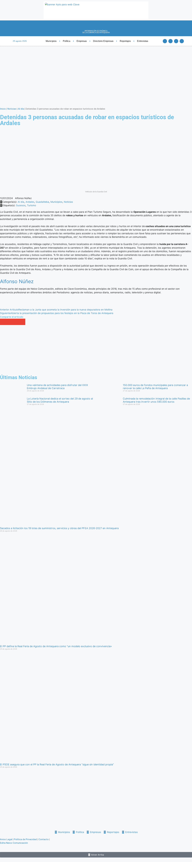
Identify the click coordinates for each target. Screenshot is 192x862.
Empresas (82, 41)
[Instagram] (182, 41)
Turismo (31, 205)
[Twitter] (170, 41)
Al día (21, 108)
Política (66, 41)
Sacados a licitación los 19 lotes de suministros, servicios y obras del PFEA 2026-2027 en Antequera (59, 528)
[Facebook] (165, 41)
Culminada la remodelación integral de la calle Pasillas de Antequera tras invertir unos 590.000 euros (156, 400)
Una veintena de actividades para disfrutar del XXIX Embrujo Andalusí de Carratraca (57, 387)
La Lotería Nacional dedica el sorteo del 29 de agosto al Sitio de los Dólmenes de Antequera (60, 400)
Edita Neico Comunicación (14, 842)
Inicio (3, 108)
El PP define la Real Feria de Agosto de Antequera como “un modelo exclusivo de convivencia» (56, 646)
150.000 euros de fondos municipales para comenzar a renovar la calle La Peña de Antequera (155, 387)
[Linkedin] (176, 41)
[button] (3, 322)
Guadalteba (42, 201)
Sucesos (21, 205)
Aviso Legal (6, 839)
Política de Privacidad (25, 839)
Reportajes (125, 41)
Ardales (30, 201)
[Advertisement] (84, 350)
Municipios (51, 41)
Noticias (11, 108)
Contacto (44, 839)
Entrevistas (142, 41)
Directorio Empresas (103, 41)
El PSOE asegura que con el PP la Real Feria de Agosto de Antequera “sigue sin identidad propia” (57, 764)
